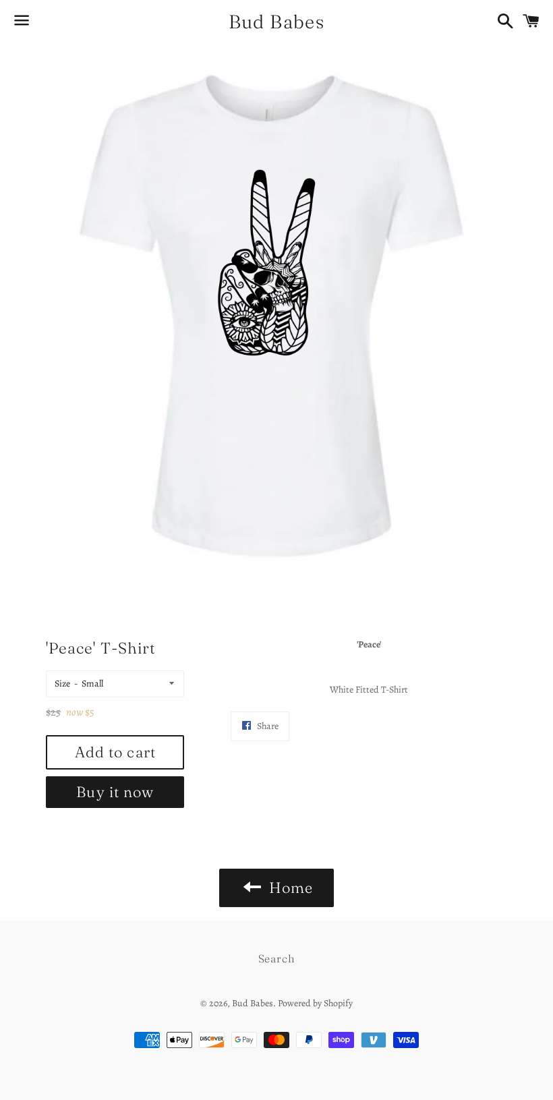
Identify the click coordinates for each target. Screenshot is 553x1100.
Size (62, 683)
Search (276, 958)
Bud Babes (277, 21)
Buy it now (115, 791)
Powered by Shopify (315, 1003)
